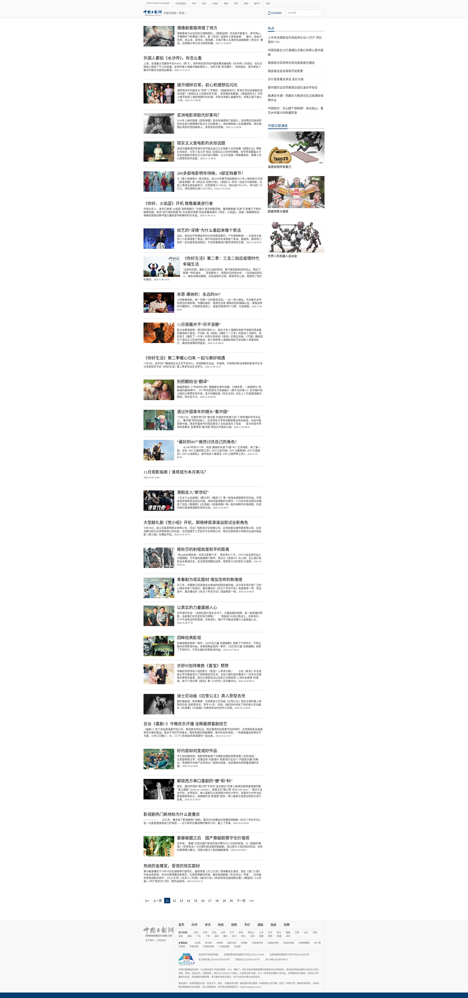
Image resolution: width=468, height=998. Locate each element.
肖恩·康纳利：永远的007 (198, 294)
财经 (221, 924)
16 (202, 900)
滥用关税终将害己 (279, 166)
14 (188, 900)
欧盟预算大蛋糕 (278, 211)
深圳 (288, 936)
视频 (226, 3)
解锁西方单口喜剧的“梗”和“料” (205, 781)
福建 (288, 932)
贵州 (243, 936)
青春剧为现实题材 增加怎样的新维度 (209, 579)
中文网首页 (180, 3)
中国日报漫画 (278, 126)
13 (181, 900)
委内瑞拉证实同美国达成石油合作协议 (293, 87)
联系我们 (162, 940)
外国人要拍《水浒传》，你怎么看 (173, 58)
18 (217, 900)
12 (174, 900)
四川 (234, 936)
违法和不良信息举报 (208, 954)
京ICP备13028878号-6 (276, 959)
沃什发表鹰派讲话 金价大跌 (286, 79)
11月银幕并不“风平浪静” (199, 324)
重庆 (225, 936)
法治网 (237, 946)
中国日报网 (169, 13)
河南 (315, 932)
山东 (306, 932)
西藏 (261, 936)
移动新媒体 (276, 13)
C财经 (215, 3)
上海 (261, 932)
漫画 (260, 924)
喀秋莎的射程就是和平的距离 (203, 549)
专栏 (236, 3)
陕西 (270, 936)
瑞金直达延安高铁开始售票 (285, 71)
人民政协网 (223, 946)
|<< (147, 900)
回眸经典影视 (189, 637)
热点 (271, 28)
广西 (207, 936)
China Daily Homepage (158, 3)
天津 (205, 932)
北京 (196, 932)
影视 (181, 13)
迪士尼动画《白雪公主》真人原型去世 (211, 696)
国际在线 (231, 943)
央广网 (317, 943)
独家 (273, 924)
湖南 (189, 936)
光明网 (181, 946)
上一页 (157, 900)
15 (195, 900)
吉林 (241, 932)
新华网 (208, 943)
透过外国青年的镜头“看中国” (203, 411)
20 (231, 900)
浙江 (279, 932)
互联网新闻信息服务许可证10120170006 (244, 954)
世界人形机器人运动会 (282, 256)
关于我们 (149, 940)
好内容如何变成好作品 (197, 750)
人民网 (197, 943)
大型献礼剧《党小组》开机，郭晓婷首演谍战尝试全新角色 (196, 522)
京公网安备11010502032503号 (214, 959)
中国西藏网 (304, 943)
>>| (251, 900)
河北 (214, 932)
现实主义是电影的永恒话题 (201, 143)
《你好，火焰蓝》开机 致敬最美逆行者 (178, 203)
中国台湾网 (288, 943)
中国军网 (194, 946)
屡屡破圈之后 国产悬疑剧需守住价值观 (213, 838)
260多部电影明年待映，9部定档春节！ (211, 173)
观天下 (257, 3)
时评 (194, 3)
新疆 (279, 936)
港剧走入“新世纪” (193, 492)
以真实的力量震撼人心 (197, 607)
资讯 (204, 3)
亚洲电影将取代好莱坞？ (199, 115)
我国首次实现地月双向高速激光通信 (291, 62)
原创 (246, 3)
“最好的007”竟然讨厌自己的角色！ (208, 442)
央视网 (244, 943)
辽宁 (232, 932)
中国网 (219, 943)
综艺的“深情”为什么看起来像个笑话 (209, 230)
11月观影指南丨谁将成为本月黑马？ (176, 472)
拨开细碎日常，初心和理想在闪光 (207, 85)
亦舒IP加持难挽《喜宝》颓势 (203, 665)
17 (210, 900)
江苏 (270, 932)
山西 (223, 932)
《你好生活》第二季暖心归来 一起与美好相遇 (184, 358)
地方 (268, 3)
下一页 (241, 900)
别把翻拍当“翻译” (193, 381)
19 (224, 900)
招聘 (287, 924)
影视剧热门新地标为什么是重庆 (172, 814)
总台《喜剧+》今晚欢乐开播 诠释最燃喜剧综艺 (185, 724)
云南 (252, 936)
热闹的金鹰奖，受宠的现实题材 (172, 866)
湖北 (180, 936)
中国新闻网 (208, 946)
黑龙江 (251, 932)
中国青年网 (257, 943)
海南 (216, 936)
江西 (297, 932)
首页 (181, 924)
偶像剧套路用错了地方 (197, 28)
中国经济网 (272, 943)
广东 (198, 936)
